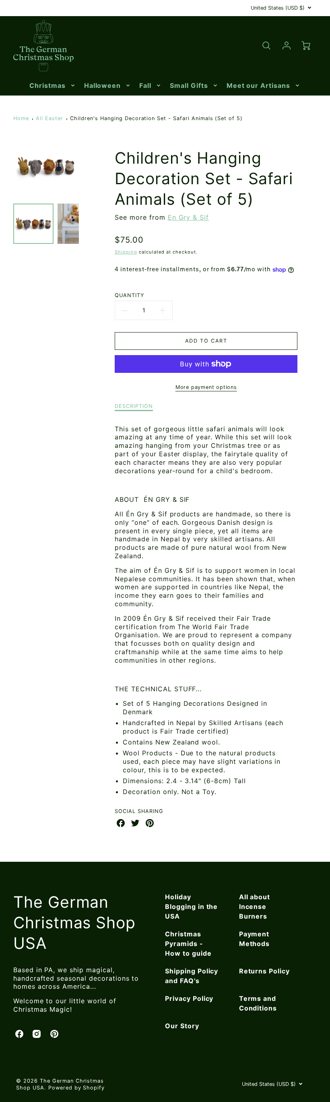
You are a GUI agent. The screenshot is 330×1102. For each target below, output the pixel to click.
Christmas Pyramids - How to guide (188, 943)
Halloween (102, 85)
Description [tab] (134, 406)
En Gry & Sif (188, 217)
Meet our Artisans (258, 85)
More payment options (206, 387)
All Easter (49, 118)
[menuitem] (52, 85)
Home (21, 118)
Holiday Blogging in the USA (191, 906)
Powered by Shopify (76, 1088)
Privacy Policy (189, 998)
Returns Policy (264, 971)
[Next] (85, 166)
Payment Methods (254, 939)
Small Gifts (189, 85)
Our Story (182, 1026)
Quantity (129, 295)
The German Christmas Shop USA (74, 922)
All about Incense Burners (254, 906)
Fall (145, 85)
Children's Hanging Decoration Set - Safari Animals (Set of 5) (156, 118)
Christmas (47, 85)
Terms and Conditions (258, 1003)
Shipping (126, 252)
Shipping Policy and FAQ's (191, 976)
